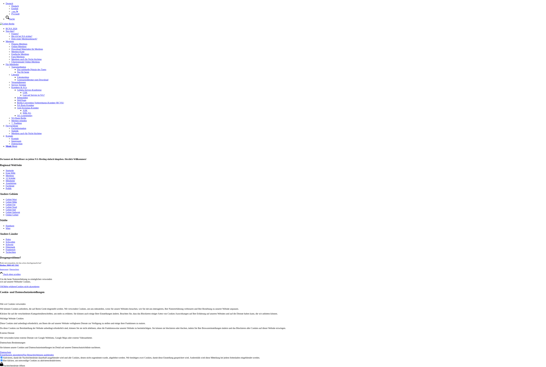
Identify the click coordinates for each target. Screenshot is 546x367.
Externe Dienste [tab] (7, 333)
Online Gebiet (12, 215)
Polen (8, 239)
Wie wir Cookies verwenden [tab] (13, 304)
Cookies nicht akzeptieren (27, 286)
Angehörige (11, 183)
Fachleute (10, 186)
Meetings (10, 175)
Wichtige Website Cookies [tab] (12, 318)
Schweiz (9, 244)
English (14, 8)
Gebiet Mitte (11, 202)
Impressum (4, 269)
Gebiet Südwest (13, 212)
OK (1, 286)
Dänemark (10, 247)
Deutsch (9, 3)
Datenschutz (14, 269)
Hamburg (10, 226)
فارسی (14, 11)
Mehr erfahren (9, 286)
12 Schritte (10, 178)
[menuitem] (276, 8)
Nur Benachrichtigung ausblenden (38, 355)
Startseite (10, 170)
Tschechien (11, 252)
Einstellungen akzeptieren (11, 355)
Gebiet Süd (11, 209)
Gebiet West (11, 199)
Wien (8, 228)
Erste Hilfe (10, 173)
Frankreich (10, 249)
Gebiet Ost (10, 204)
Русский (15, 14)
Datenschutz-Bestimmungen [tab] (12, 342)
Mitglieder (10, 181)
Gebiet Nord (11, 207)
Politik (9, 188)
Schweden (10, 242)
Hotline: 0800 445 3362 (9, 265)
